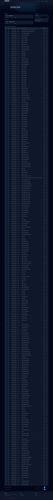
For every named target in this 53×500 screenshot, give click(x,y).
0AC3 (18, 64)
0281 (18, 395)
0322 (18, 444)
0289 (18, 400)
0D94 (18, 146)
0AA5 (18, 95)
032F (18, 446)
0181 (18, 351)
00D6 (18, 278)
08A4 (18, 137)
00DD (18, 285)
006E (18, 234)
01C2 (18, 225)
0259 (18, 391)
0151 (18, 316)
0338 (18, 475)
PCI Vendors (36, 494)
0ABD (18, 115)
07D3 (18, 201)
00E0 (18, 267)
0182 (18, 353)
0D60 (18, 148)
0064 (18, 256)
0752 (18, 33)
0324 (18, 459)
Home (11, 5)
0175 (18, 340)
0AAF (18, 86)
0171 (18, 327)
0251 (18, 384)
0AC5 (18, 106)
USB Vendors (36, 495)
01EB (18, 243)
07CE (18, 192)
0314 (18, 426)
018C (18, 360)
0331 (18, 468)
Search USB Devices (22, 495)
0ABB (18, 42)
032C (18, 464)
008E (18, 254)
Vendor (44, 29)
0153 (18, 320)
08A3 (18, 135)
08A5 (18, 139)
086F (18, 35)
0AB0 (18, 51)
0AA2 (18, 128)
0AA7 (18, 97)
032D (18, 455)
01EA (18, 241)
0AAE (18, 84)
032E (18, 437)
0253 (18, 382)
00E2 (18, 263)
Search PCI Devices (22, 494)
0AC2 (18, 62)
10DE (8, 29)
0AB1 (18, 53)
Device (46, 29)
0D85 (18, 161)
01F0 (18, 373)
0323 (18, 448)
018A (18, 358)
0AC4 (18, 104)
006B (18, 210)
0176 (18, 338)
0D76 (18, 159)
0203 (18, 380)
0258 (18, 393)
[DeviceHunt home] (7, 1)
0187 (18, 369)
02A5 (18, 170)
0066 (18, 230)
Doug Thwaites (13, 498)
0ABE (18, 117)
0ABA (18, 40)
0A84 (18, 73)
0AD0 (18, 29)
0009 (18, 298)
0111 (18, 309)
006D (18, 252)
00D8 (18, 294)
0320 (18, 442)
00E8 (18, 276)
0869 (18, 130)
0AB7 (18, 126)
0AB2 (18, 55)
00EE (18, 289)
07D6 (18, 203)
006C (18, 232)
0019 (18, 411)
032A (18, 453)
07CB (18, 188)
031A (18, 433)
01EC (18, 245)
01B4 (18, 221)
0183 (18, 349)
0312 (18, 424)
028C (18, 404)
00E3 (18, 287)
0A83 (18, 71)
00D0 (18, 283)
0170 (18, 329)
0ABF (18, 119)
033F (18, 477)
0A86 (18, 77)
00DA (18, 274)
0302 (18, 415)
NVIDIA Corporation (14, 5)
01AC (18, 179)
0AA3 (18, 44)
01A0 (18, 183)
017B (18, 336)
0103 (18, 305)
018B (18, 362)
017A (18, 331)
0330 (18, 466)
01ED (18, 247)
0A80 (18, 66)
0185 (18, 347)
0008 (18, 300)
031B (18, 435)
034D (18, 479)
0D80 (18, 150)
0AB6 (18, 124)
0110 (18, 307)
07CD (18, 190)
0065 (18, 236)
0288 (18, 402)
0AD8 (18, 31)
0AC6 (18, 108)
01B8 (18, 223)
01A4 (18, 214)
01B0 (18, 212)
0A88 (18, 88)
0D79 (18, 168)
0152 (18, 318)
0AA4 (18, 93)
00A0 (18, 296)
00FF (18, 371)
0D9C (18, 157)
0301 (18, 413)
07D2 (18, 199)
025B (18, 389)
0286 (18, 406)
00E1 (18, 265)
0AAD (18, 82)
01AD (18, 181)
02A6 (18, 172)
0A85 (18, 75)
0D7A (18, 141)
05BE (18, 177)
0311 (18, 422)
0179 (18, 342)
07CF (18, 194)
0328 (18, 457)
